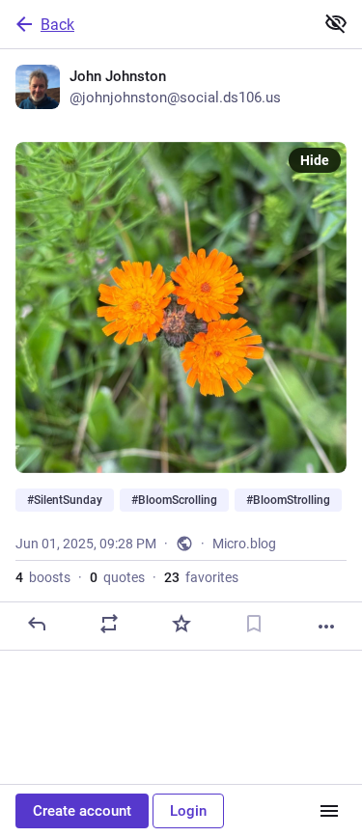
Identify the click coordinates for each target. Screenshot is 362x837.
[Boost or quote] (109, 623)
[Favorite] (181, 623)
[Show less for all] (336, 23)
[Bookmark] (253, 623)
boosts (42, 577)
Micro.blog (244, 543)
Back (57, 24)
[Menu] (329, 811)
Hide (314, 160)
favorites (201, 577)
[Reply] (36, 623)
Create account (82, 811)
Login (188, 811)
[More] (326, 626)
